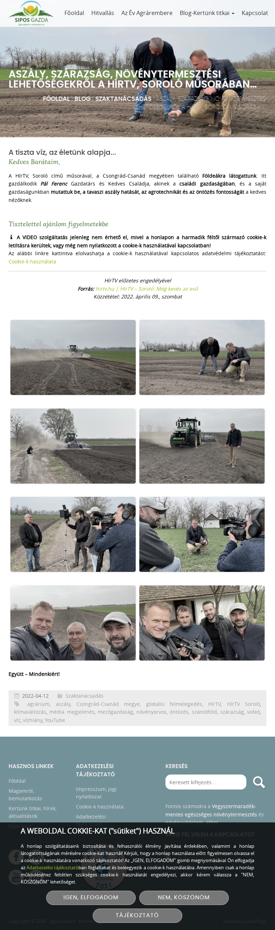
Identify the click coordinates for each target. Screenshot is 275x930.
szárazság (232, 711)
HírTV (214, 704)
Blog (82, 99)
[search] (258, 782)
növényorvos (151, 711)
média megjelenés (71, 711)
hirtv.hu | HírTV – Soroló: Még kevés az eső (147, 288)
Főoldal (74, 13)
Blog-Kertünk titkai (205, 13)
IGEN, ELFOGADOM (91, 897)
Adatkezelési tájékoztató (91, 820)
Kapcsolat (255, 13)
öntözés (179, 711)
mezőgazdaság (115, 711)
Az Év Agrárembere (147, 13)
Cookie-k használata (32, 261)
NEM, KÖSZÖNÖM (184, 897)
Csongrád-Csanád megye (108, 704)
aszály (63, 704)
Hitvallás (102, 13)
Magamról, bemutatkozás (25, 794)
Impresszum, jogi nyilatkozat (96, 793)
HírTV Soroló (243, 704)
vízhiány (32, 720)
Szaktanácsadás (123, 99)
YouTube (55, 720)
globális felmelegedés (174, 704)
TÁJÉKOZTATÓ (137, 915)
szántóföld (204, 711)
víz (17, 720)
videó (253, 711)
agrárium (38, 704)
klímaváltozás (30, 711)
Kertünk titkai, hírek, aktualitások (33, 812)
